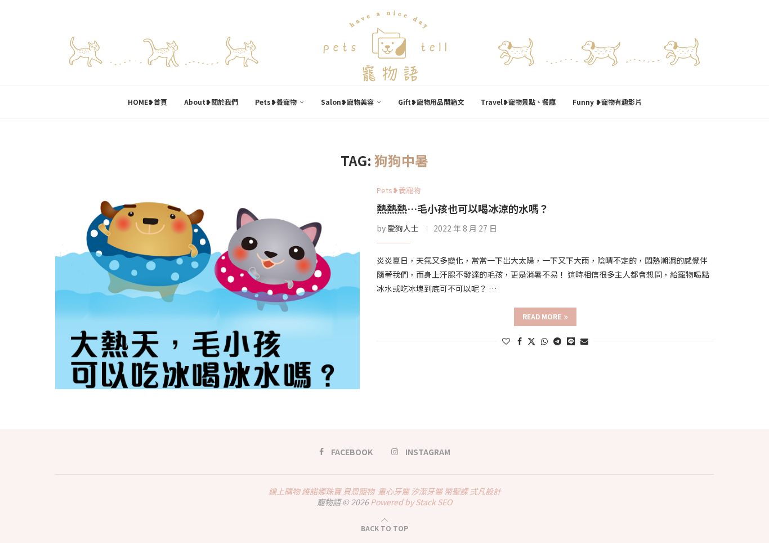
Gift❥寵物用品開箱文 (431, 101)
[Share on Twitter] (531, 340)
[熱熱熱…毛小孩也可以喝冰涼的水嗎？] (207, 287)
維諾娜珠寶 (321, 491)
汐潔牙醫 (426, 491)
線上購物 (284, 491)
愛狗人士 (403, 228)
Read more (541, 316)
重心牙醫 (393, 491)
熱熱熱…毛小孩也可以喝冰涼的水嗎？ (463, 208)
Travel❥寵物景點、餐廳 (518, 101)
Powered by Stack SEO (411, 502)
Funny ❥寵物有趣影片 (607, 101)
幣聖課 (456, 491)
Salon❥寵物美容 (347, 101)
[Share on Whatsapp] (544, 340)
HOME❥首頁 (147, 101)
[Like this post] (506, 340)
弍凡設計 (485, 491)
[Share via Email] (584, 340)
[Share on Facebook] (519, 340)
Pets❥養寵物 (276, 101)
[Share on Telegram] (557, 340)
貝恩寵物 (358, 491)
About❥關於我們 (211, 101)
